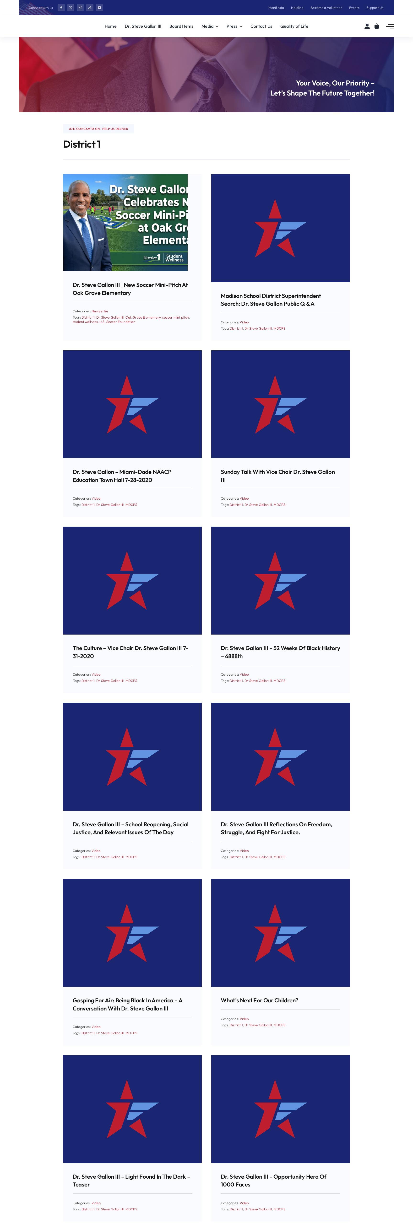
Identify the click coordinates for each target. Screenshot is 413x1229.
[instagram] (80, 7)
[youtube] (99, 7)
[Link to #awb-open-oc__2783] (390, 26)
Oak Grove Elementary (143, 317)
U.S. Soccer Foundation (117, 322)
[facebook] (61, 7)
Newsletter (100, 311)
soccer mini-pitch (175, 317)
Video (244, 322)
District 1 (88, 317)
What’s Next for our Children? (259, 1000)
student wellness (85, 322)
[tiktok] (89, 7)
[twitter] (70, 7)
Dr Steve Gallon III (110, 317)
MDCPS (280, 328)
